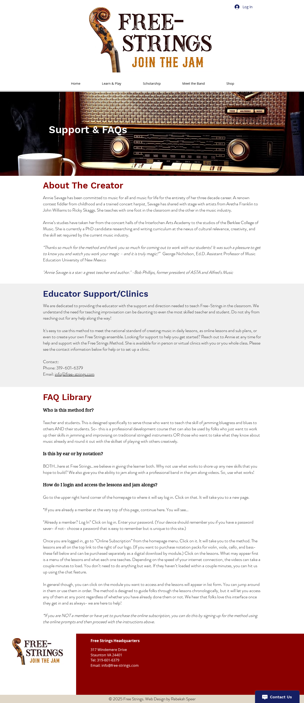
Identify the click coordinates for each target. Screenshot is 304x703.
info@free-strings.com (74, 374)
